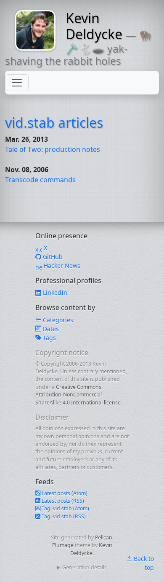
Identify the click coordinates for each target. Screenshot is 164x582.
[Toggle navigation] (17, 82)
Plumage (63, 545)
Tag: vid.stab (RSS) (63, 516)
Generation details (84, 567)
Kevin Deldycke (94, 26)
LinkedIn (54, 292)
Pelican (103, 537)
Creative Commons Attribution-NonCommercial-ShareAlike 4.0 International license (78, 394)
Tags (48, 338)
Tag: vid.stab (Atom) (64, 508)
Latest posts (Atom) (63, 493)
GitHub (52, 257)
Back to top (143, 563)
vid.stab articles (54, 122)
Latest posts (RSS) (62, 500)
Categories (57, 320)
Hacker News (61, 265)
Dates (50, 329)
